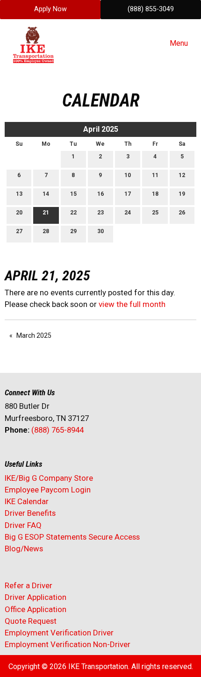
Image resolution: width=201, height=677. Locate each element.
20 (19, 212)
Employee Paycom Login (48, 489)
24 (127, 212)
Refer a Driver (28, 585)
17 (127, 194)
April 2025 (100, 129)
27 (19, 231)
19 (182, 194)
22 (73, 212)
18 (155, 194)
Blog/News (24, 548)
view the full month (132, 304)
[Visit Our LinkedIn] (42, 454)
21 (46, 212)
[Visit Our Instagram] (72, 454)
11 (155, 175)
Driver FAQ (23, 525)
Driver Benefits (31, 513)
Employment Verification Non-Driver (67, 644)
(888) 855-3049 (151, 9)
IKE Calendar (27, 501)
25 (155, 212)
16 (100, 194)
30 (100, 231)
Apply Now (50, 9)
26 (182, 212)
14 (46, 194)
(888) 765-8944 (57, 430)
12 (182, 175)
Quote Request (31, 621)
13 (19, 194)
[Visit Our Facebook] (12, 454)
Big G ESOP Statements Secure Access (72, 537)
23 (100, 212)
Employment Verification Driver (59, 632)
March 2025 (33, 335)
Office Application (36, 609)
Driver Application (35, 597)
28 (46, 231)
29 (73, 231)
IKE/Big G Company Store (49, 478)
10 (127, 175)
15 (73, 194)
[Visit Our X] (27, 454)
